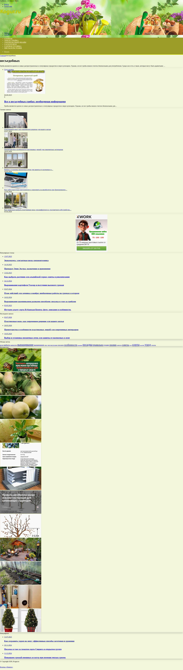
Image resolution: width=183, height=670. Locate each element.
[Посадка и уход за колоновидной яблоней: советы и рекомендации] (20, 513)
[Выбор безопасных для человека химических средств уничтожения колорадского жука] (20, 371)
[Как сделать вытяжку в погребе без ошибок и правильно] (20, 489)
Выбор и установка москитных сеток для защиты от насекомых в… (28, 170)
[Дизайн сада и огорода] (10, 29)
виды (1, 345)
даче (45, 345)
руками (106, 345)
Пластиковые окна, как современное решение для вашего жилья (27, 129)
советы (125, 345)
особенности (70, 345)
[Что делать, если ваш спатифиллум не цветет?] (20, 442)
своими (112, 345)
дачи (48, 345)
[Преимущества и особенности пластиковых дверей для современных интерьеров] (16, 148)
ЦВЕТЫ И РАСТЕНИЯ (13, 48)
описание (61, 345)
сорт (130, 345)
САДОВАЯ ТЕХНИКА (12, 46)
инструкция (53, 345)
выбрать (7, 345)
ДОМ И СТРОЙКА (11, 40)
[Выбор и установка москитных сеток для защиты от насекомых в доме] (16, 168)
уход (148, 344)
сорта (135, 344)
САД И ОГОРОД (10, 44)
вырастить (13, 345)
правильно (98, 345)
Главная (3, 55)
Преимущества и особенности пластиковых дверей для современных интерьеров (33, 149)
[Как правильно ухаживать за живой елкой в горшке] (20, 631)
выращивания (39, 345)
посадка (87, 344)
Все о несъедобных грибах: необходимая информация (35, 101)
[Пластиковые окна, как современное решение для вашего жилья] (16, 127)
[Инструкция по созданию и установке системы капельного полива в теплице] (20, 584)
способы (142, 345)
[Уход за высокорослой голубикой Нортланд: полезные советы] (20, 466)
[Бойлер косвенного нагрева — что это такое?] (20, 608)
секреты (119, 345)
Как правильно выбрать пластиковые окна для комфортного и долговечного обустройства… (37, 210)
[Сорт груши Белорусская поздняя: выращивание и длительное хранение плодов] (20, 395)
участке (153, 345)
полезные (80, 345)
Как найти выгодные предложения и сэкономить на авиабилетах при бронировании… (35, 190)
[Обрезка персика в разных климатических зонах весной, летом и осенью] (20, 537)
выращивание (25, 344)
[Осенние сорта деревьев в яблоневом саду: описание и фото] (20, 418)
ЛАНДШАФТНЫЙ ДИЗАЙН (15, 42)
